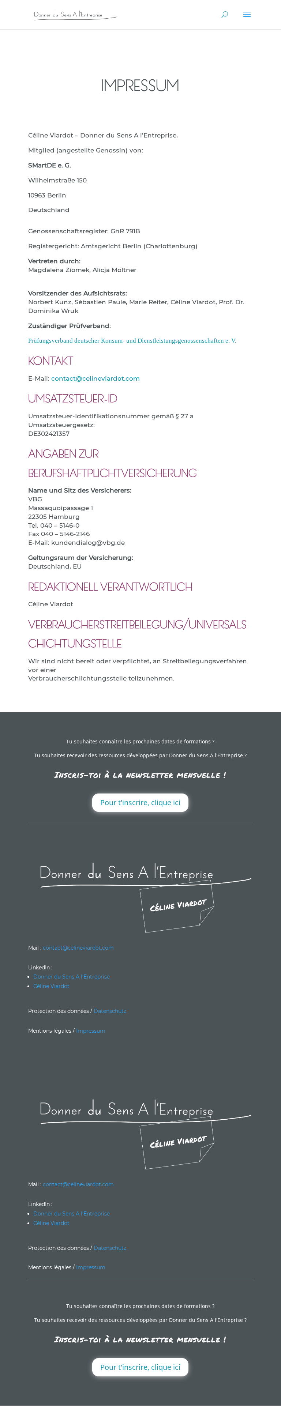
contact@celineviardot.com (95, 378)
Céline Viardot (51, 986)
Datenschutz (110, 1011)
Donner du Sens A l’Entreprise (71, 976)
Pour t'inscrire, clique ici (140, 802)
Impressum (90, 1031)
